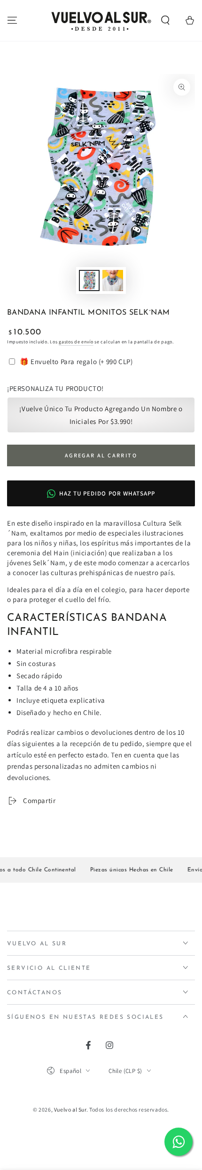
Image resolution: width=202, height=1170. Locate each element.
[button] (165, 20)
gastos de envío (76, 342)
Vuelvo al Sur (70, 1109)
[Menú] (12, 20)
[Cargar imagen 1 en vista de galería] (89, 280)
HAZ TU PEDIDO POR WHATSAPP (107, 493)
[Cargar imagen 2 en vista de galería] (112, 280)
